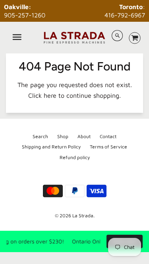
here (50, 95)
